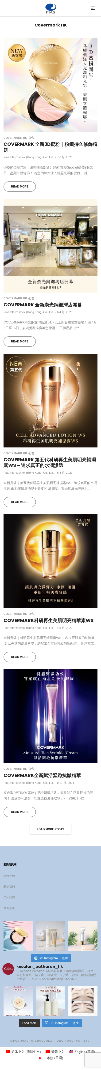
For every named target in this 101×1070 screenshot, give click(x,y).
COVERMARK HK (15, 137)
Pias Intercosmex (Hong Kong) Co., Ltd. (29, 157)
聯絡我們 (9, 876)
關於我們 (9, 886)
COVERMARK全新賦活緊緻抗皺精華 (42, 775)
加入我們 (9, 897)
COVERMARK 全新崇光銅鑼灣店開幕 (43, 304)
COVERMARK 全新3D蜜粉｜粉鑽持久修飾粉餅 (50, 147)
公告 (31, 137)
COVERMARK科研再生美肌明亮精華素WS (49, 620)
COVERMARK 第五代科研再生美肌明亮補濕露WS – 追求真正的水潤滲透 (50, 462)
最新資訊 (9, 908)
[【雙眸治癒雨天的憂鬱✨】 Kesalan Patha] (82, 1001)
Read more (19, 186)
